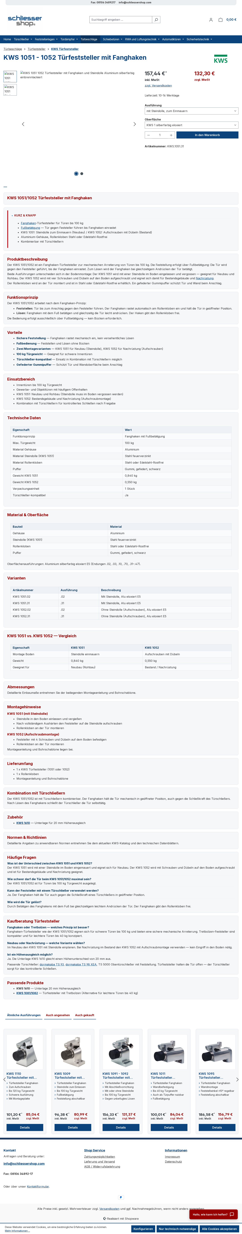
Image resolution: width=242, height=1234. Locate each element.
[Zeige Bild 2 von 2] (81, 173)
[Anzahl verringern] (148, 135)
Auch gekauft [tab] (84, 1015)
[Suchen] (156, 19)
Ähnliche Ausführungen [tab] (24, 1015)
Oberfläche (153, 119)
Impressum (172, 1156)
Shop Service (94, 1150)
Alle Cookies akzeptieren (219, 1229)
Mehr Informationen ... (17, 1230)
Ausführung (153, 105)
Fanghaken (28, 223)
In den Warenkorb (207, 135)
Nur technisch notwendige (177, 1229)
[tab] (5, 185)
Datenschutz (173, 1161)
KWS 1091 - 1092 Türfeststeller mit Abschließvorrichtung (120, 1076)
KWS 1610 (23, 823)
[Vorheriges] (23, 124)
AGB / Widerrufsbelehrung (102, 1166)
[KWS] (220, 59)
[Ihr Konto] (211, 20)
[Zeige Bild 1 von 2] (76, 173)
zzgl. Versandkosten (158, 85)
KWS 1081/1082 (27, 993)
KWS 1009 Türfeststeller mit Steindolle (68, 1076)
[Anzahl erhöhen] (171, 135)
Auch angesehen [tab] (58, 1015)
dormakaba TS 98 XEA (81, 964)
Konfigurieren (143, 1229)
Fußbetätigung (30, 227)
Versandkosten (109, 1209)
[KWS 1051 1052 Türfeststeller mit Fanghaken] (78, 75)
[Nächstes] (134, 124)
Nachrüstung (204, 278)
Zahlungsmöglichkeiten (99, 1156)
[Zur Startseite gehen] (23, 20)
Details (25, 1127)
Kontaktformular (38, 1186)
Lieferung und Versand (99, 1161)
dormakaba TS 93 (52, 964)
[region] (70, 124)
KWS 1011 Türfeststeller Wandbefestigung (165, 1076)
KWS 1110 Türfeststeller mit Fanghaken (20, 1076)
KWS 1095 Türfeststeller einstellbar (209, 1076)
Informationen (176, 1150)
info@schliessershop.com (24, 1163)
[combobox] (120, 19)
